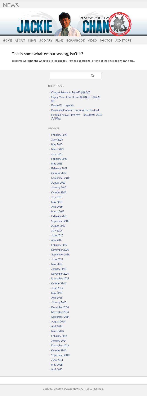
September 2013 (60, 355)
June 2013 (57, 359)
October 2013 (58, 350)
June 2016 (57, 259)
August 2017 (58, 225)
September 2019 (60, 178)
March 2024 (57, 149)
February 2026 (59, 134)
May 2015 (56, 292)
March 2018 (57, 211)
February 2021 (59, 168)
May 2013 (56, 364)
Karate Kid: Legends (62, 105)
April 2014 (56, 326)
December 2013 (60, 345)
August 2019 (58, 182)
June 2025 (57, 139)
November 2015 (60, 278)
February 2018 (59, 216)
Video (92, 40)
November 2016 (60, 249)
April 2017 (56, 240)
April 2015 (56, 297)
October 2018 (58, 192)
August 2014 (58, 321)
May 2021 (56, 163)
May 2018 (56, 201)
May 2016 (56, 264)
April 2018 (56, 206)
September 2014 (60, 316)
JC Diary (45, 40)
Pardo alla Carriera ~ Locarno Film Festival (75, 110)
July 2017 (56, 230)
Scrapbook (76, 40)
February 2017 (59, 245)
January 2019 (58, 187)
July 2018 (56, 197)
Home (7, 40)
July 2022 (56, 154)
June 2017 (57, 235)
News (11, 5)
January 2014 (58, 340)
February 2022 (59, 158)
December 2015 (60, 273)
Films (59, 40)
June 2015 (57, 288)
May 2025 (56, 144)
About (20, 40)
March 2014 (57, 331)
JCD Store (123, 40)
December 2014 (60, 307)
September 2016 (60, 254)
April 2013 (56, 369)
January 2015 (58, 302)
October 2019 (58, 173)
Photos (106, 40)
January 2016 (58, 269)
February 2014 (59, 336)
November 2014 (60, 312)
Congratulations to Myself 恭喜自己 (70, 92)
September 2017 (60, 221)
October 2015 (58, 283)
